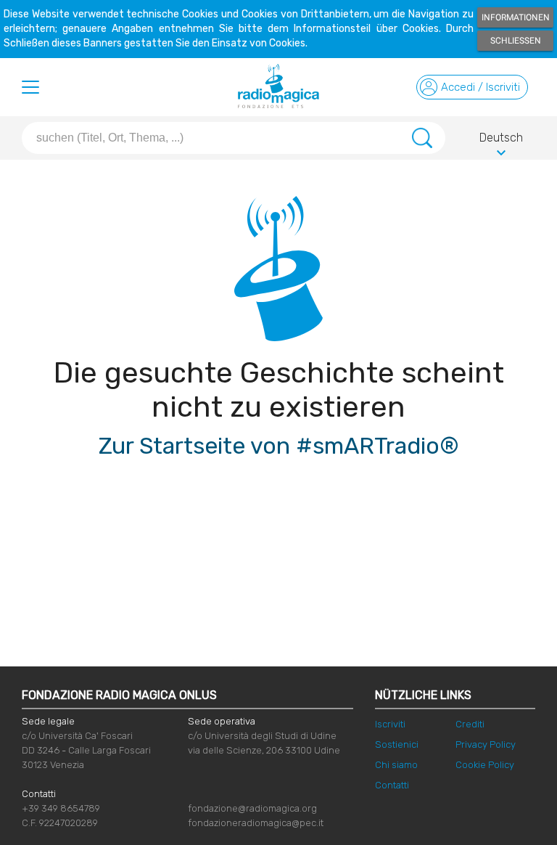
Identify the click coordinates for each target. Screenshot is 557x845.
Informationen (516, 17)
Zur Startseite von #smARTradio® (279, 445)
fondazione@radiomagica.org (252, 808)
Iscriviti (390, 724)
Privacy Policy (485, 744)
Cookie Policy (484, 764)
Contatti (392, 785)
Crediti (469, 724)
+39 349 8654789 (61, 808)
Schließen (515, 41)
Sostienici (396, 744)
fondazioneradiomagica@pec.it (255, 822)
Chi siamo (396, 764)
